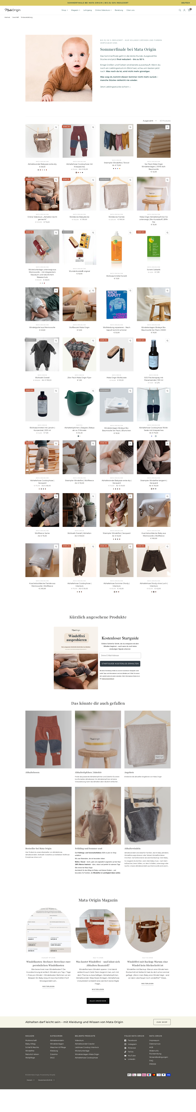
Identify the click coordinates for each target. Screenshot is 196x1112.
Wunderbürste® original (79, 271)
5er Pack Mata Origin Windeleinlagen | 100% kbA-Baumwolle (154, 166)
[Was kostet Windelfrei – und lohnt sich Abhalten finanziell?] (98, 930)
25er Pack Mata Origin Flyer (79, 377)
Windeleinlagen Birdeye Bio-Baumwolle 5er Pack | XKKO (153, 328)
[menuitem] (64, 10)
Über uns (130, 10)
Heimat (7, 17)
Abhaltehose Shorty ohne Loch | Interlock (154, 584)
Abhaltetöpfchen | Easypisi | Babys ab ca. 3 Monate (79, 429)
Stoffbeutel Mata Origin (79, 327)
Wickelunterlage (82, 1051)
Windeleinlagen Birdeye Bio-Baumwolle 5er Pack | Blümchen (116, 429)
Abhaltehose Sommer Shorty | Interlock (117, 584)
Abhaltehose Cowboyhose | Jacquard (42, 481)
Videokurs (79, 1040)
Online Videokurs (102, 10)
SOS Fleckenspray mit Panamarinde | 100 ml (153, 378)
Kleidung (54, 1051)
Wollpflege (30, 1058)
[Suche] (180, 10)
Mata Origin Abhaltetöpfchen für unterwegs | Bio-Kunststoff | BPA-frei (153, 219)
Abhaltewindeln (57, 1040)
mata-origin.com (42, 161)
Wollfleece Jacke (42, 533)
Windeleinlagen (57, 1044)
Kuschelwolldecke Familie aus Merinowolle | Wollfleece (42, 584)
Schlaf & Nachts (32, 1047)
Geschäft (15, 17)
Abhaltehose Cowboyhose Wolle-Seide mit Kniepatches (153, 429)
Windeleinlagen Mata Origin (87, 1054)
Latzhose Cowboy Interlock (87, 1047)
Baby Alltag (30, 1044)
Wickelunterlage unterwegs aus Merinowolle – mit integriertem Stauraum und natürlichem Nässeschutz (42, 273)
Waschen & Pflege (58, 1047)
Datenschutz (154, 1044)
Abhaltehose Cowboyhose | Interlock (79, 584)
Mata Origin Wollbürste (117, 377)
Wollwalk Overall (42, 377)
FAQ (151, 1061)
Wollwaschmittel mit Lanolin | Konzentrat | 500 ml (42, 429)
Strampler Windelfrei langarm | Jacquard (153, 481)
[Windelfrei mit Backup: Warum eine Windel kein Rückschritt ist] (147, 930)
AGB (151, 1047)
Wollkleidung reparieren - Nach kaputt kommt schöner (116, 328)
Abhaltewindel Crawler (85, 1044)
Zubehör (54, 1054)
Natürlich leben (32, 1054)
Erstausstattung (26, 17)
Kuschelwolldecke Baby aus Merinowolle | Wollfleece (154, 534)
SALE (52, 1058)
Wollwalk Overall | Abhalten (79, 533)
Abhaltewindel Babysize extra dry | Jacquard (116, 481)
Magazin (74, 10)
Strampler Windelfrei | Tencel (116, 163)
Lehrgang (87, 10)
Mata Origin (116, 160)
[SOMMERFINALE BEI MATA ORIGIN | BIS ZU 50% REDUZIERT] (98, 2)
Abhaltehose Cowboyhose (86, 1058)
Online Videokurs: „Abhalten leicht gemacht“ (42, 218)
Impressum (154, 1040)
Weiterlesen (48, 986)
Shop (64, 10)
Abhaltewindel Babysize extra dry (42, 164)
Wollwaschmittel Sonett (116, 276)
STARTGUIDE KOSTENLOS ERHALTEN (120, 664)
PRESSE (152, 1064)
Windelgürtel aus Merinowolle (42, 327)
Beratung (119, 10)
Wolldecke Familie (117, 217)
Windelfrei (29, 1051)
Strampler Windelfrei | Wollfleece (79, 480)
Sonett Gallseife (153, 269)
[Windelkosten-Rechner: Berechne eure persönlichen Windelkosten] (48, 930)
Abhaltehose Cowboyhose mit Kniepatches (79, 165)
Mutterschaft (31, 1040)
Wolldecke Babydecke (79, 217)
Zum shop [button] (162, 1022)
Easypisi (79, 425)
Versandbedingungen (158, 1057)
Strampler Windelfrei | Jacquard (116, 533)
